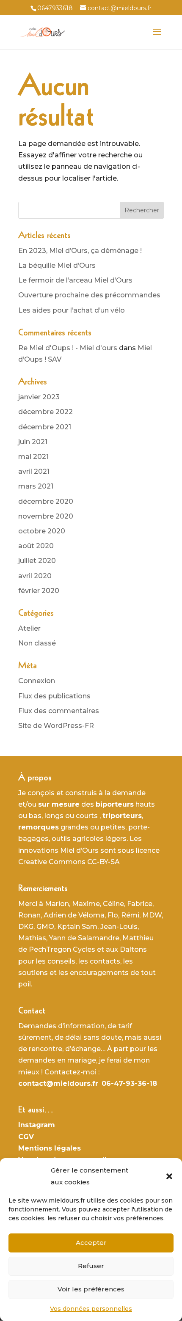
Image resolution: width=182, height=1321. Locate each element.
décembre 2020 (45, 501)
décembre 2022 (45, 412)
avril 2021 (34, 471)
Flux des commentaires (58, 711)
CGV (26, 1137)
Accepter (91, 1243)
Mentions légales (49, 1148)
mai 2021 (33, 457)
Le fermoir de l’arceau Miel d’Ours (75, 280)
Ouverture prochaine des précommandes (89, 295)
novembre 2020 (45, 516)
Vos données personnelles (91, 1309)
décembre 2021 (44, 427)
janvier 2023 (39, 397)
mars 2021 (35, 486)
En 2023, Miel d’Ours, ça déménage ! (80, 251)
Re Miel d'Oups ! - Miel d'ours (67, 348)
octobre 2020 (41, 531)
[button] (169, 1176)
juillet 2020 (37, 561)
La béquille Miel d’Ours (57, 265)
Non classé (37, 643)
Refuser (91, 1266)
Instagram (36, 1125)
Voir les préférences (91, 1289)
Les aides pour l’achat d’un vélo (71, 310)
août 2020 (36, 546)
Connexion (36, 681)
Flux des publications (54, 696)
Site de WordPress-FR (56, 726)
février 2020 (38, 591)
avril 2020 (35, 576)
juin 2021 (32, 442)
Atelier (29, 628)
